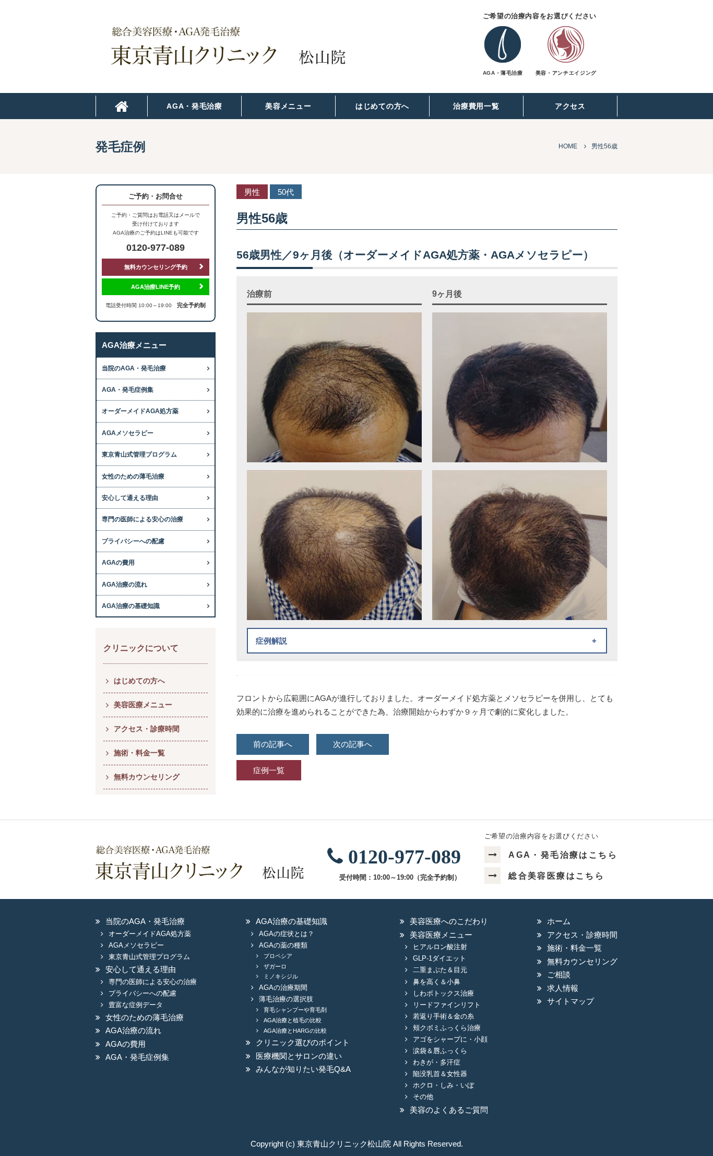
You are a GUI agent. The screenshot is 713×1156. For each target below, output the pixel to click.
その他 (423, 1097)
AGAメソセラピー (127, 433)
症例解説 (271, 640)
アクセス (570, 106)
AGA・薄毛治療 (503, 73)
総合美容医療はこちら (556, 875)
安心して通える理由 (130, 497)
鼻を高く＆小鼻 (436, 982)
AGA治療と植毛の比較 (293, 1020)
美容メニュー (288, 106)
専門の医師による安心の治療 (142, 519)
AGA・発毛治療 (194, 106)
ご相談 (559, 974)
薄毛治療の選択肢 (286, 999)
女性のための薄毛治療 (133, 476)
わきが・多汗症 (436, 1062)
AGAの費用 (118, 562)
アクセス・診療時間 (147, 729)
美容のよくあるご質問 (449, 1109)
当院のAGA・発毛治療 (134, 368)
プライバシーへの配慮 (133, 541)
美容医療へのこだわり (449, 921)
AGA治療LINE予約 (155, 287)
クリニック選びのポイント (303, 1042)
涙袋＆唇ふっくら (440, 1051)
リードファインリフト (447, 1005)
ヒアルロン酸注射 (440, 947)
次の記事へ (352, 744)
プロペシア (278, 956)
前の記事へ (272, 744)
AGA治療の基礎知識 (131, 606)
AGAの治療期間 (283, 987)
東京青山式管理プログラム (139, 454)
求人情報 (562, 988)
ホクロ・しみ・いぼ (443, 1085)
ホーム (559, 921)
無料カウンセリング (147, 777)
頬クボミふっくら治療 (447, 1028)
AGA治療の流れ (124, 584)
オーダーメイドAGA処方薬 (140, 411)
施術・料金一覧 (139, 753)
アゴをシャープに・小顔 (450, 1039)
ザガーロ (275, 966)
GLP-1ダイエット (439, 958)
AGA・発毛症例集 (127, 389)
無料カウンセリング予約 (155, 267)
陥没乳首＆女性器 (440, 1074)
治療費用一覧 (476, 106)
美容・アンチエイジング (566, 73)
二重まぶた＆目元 (440, 970)
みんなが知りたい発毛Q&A (303, 1069)
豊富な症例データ (136, 1005)
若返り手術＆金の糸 (443, 1016)
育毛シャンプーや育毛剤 (295, 1010)
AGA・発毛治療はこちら (562, 854)
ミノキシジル (281, 976)
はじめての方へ (382, 106)
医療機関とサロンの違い (299, 1056)
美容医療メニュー (143, 704)
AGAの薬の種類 (283, 945)
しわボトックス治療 (443, 993)
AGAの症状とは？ (286, 934)
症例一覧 (268, 770)
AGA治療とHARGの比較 (295, 1030)
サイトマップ (570, 1001)
